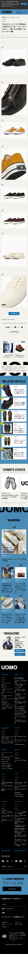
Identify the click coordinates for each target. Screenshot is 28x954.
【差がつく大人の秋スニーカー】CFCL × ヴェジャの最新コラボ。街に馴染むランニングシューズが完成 (19, 391)
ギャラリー (5, 557)
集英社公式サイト (5, 922)
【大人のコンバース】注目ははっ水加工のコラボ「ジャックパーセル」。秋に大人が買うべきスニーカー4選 (13, 368)
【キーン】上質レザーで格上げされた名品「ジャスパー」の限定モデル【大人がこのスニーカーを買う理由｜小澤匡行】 (19, 430)
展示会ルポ (5, 581)
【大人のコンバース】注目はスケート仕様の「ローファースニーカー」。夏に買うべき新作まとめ (19, 442)
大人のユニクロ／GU (20, 612)
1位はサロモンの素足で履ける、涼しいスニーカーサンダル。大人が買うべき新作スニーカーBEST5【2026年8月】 (19, 454)
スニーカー (4, 35)
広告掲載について (5, 926)
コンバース (9, 35)
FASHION (4, 580)
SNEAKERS (9, 367)
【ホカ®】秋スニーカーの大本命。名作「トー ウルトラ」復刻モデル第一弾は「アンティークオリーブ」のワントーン (19, 416)
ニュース (17, 387)
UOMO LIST (4, 493)
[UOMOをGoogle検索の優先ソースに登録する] (14, 332)
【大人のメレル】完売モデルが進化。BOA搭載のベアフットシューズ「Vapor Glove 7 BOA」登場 (19, 404)
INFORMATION (23, 493)
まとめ (4, 19)
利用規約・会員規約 (18, 924)
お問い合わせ (17, 922)
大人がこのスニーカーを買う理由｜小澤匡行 (19, 426)
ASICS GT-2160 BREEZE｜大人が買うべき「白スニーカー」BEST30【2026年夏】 (9, 497)
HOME (2, 367)
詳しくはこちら (24, 3)
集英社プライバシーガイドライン (7, 924)
